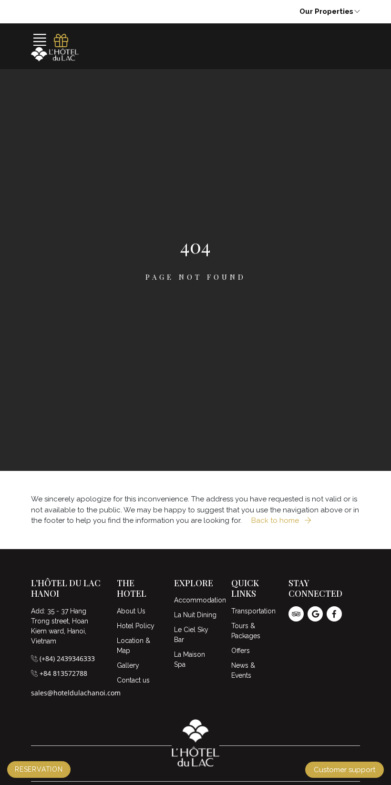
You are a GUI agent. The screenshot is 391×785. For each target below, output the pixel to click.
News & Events (243, 670)
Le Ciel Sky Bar (191, 634)
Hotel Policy (135, 626)
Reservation (39, 769)
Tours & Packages (245, 631)
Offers (240, 650)
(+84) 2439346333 (67, 658)
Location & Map (133, 645)
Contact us (133, 680)
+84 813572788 (63, 673)
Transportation (252, 611)
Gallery (128, 665)
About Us (131, 611)
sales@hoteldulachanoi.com (76, 692)
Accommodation (195, 600)
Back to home (276, 520)
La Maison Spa (189, 659)
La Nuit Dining (195, 615)
